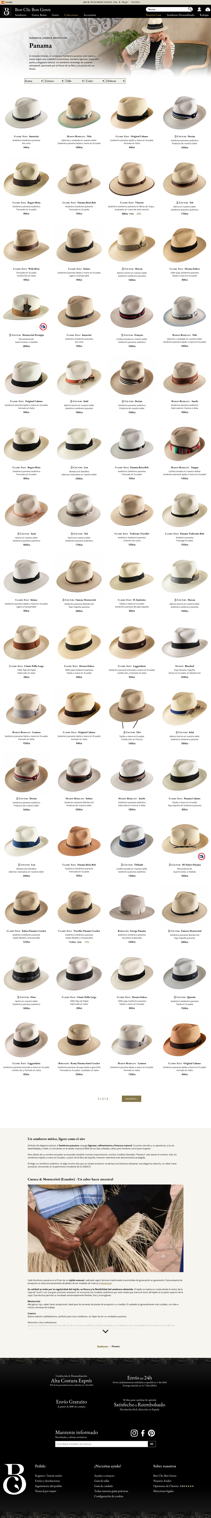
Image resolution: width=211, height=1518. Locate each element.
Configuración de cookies (108, 1496)
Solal (80, 401)
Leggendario (132, 666)
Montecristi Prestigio (28, 335)
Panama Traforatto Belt (184, 533)
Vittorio (132, 202)
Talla (68, 81)
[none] (105, 1332)
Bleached (184, 666)
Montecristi (106, 1283)
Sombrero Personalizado (180, 15)
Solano (79, 268)
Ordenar (111, 81)
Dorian (186, 136)
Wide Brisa (26, 268)
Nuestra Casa (153, 15)
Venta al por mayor (45, 1491)
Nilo (79, 136)
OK (151, 1444)
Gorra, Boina (39, 15)
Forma (28, 81)
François (133, 335)
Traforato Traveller (132, 533)
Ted (186, 202)
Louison (26, 732)
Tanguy (185, 467)
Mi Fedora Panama (186, 864)
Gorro (55, 15)
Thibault (133, 864)
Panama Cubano (184, 798)
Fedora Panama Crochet (26, 930)
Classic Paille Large (26, 666)
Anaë (28, 533)
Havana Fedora (185, 268)
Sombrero (20, 15)
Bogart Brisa (26, 202)
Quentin (186, 997)
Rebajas (204, 15)
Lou (80, 467)
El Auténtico (132, 599)
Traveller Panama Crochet (79, 930)
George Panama (132, 930)
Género (49, 81)
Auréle (184, 401)
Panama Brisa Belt (79, 202)
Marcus (133, 268)
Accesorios (90, 15)
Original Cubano (132, 136)
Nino (28, 997)
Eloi (133, 732)
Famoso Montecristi (80, 599)
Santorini (26, 136)
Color (89, 81)
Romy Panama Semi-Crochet (79, 1063)
